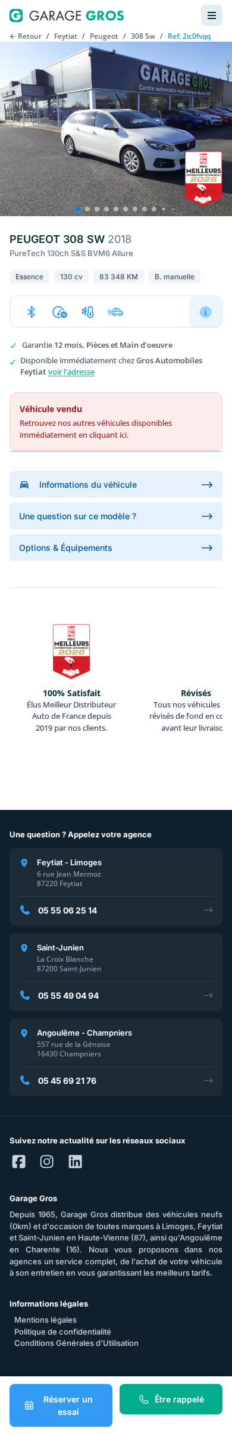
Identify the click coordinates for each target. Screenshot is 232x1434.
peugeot (104, 36)
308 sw (143, 36)
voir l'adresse (71, 371)
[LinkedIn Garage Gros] (75, 1162)
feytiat (65, 36)
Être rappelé (179, 1399)
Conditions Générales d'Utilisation (76, 1343)
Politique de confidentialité (62, 1331)
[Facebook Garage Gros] (19, 1162)
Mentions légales (45, 1319)
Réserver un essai (68, 1405)
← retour (26, 36)
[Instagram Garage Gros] (46, 1162)
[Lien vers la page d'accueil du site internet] (67, 15)
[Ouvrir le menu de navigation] (211, 15)
